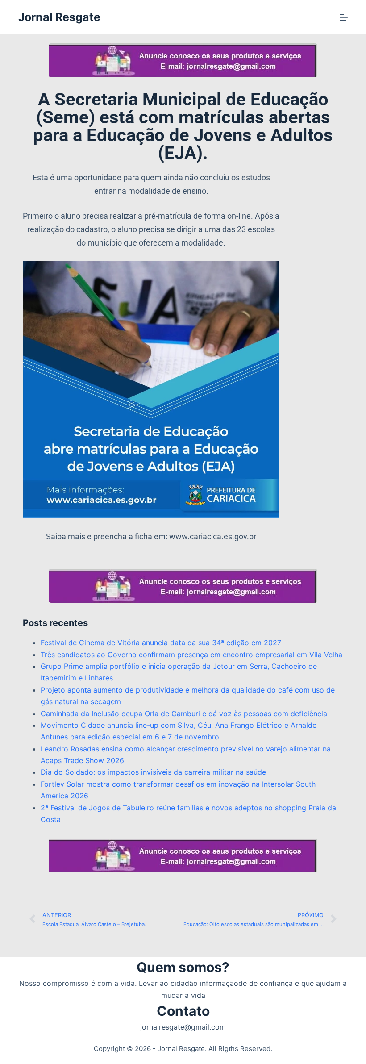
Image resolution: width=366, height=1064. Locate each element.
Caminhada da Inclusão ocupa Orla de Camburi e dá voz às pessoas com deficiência (184, 713)
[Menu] (344, 17)
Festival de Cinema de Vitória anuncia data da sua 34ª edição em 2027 (161, 642)
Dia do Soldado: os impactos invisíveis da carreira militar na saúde (153, 772)
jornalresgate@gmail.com (183, 1026)
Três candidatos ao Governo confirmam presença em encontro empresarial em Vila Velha (191, 654)
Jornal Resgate (59, 17)
